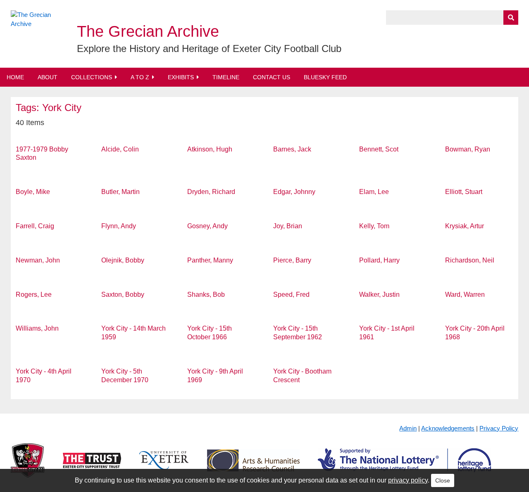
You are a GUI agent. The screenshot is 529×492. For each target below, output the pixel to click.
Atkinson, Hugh (209, 149)
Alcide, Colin (120, 149)
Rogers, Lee (34, 294)
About (47, 77)
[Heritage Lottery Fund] (404, 467)
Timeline (225, 77)
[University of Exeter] (164, 467)
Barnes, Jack (292, 149)
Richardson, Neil (469, 260)
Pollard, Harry (379, 260)
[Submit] (510, 17)
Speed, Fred (291, 294)
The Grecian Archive (148, 31)
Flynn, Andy (118, 225)
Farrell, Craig (35, 225)
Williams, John (37, 328)
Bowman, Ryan (467, 149)
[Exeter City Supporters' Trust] (92, 467)
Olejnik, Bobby (122, 260)
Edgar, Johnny (294, 191)
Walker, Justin (379, 294)
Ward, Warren (465, 294)
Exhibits (181, 77)
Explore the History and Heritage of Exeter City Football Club (209, 48)
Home (15, 77)
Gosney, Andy (207, 225)
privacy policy (408, 480)
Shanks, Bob (206, 294)
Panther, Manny (210, 260)
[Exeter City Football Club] (28, 467)
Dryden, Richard (211, 191)
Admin (408, 428)
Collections (91, 77)
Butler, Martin (120, 191)
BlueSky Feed (325, 77)
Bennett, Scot (378, 149)
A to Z (140, 77)
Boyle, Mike (33, 191)
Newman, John (38, 260)
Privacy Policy (498, 428)
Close (442, 480)
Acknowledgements (447, 428)
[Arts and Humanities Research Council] (253, 467)
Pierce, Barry (292, 260)
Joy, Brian (287, 225)
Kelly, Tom (374, 225)
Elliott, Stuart (463, 191)
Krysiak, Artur (464, 225)
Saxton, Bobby (122, 294)
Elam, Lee (374, 191)
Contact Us (271, 77)
